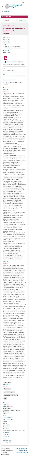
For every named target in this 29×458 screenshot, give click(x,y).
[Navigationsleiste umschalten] (2, 6)
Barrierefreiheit (23, 450)
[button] (23, 2)
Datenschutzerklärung (22, 452)
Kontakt (18, 448)
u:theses (6, 11)
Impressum (24, 448)
